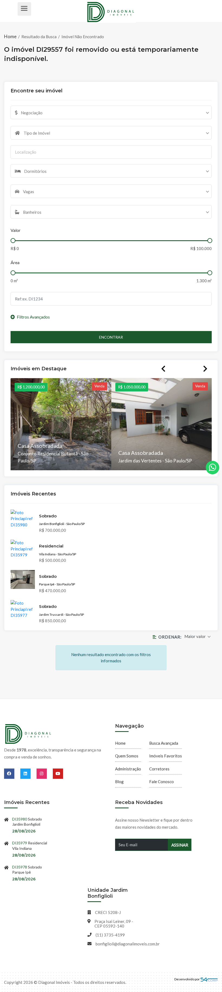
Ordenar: (169, 636)
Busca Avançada (163, 743)
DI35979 (19, 843)
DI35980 (19, 819)
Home (10, 36)
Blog (119, 781)
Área (15, 262)
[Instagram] (45, 773)
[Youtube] (58, 773)
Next (205, 368)
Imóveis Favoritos (165, 755)
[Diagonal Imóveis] (28, 734)
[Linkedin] (28, 773)
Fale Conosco (161, 781)
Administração (128, 768)
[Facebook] (12, 773)
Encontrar (111, 337)
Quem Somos (126, 755)
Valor (16, 230)
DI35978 (19, 867)
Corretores (159, 768)
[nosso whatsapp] (212, 467)
